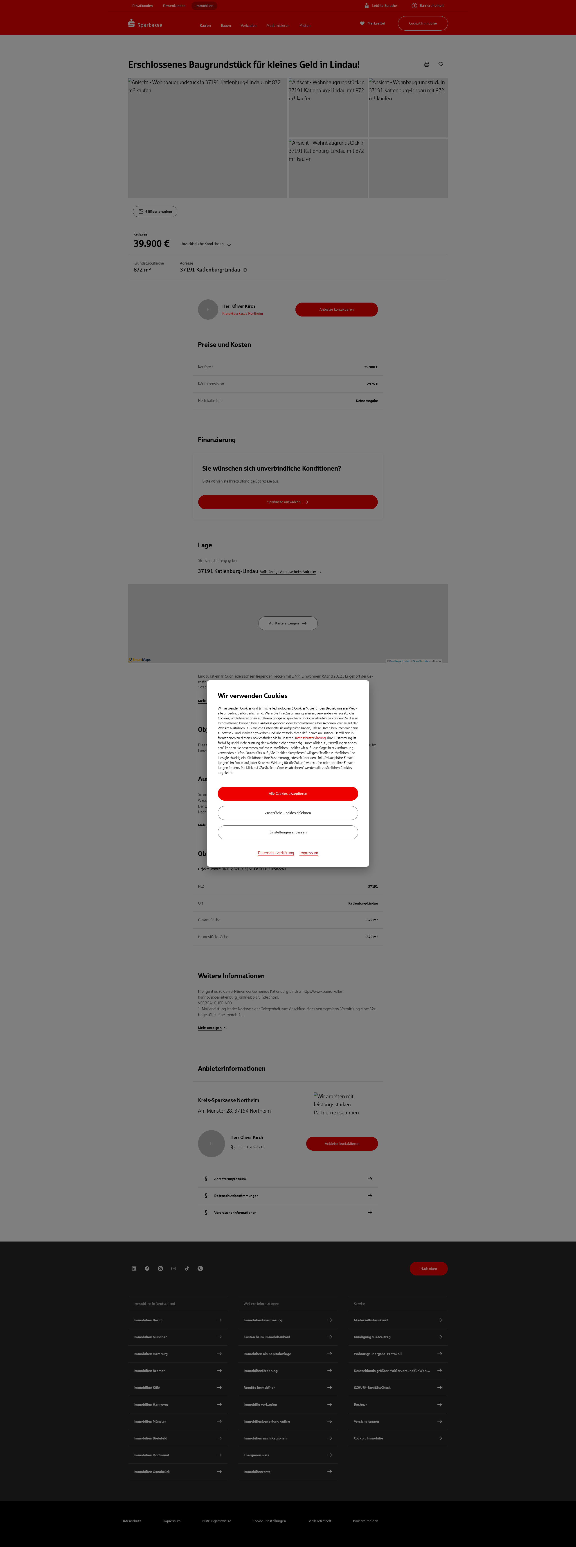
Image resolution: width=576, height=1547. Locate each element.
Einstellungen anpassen (288, 832)
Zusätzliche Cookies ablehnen (288, 813)
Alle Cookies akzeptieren (288, 793)
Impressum (308, 853)
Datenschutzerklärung (310, 738)
